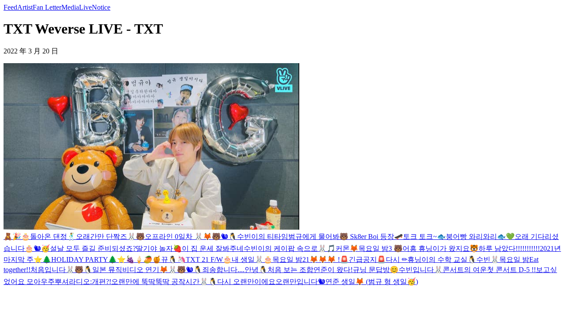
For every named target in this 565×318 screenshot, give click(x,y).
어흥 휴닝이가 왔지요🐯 (440, 248)
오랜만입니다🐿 (300, 281)
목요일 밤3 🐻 (380, 248)
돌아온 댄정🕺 (53, 236)
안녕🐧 (256, 269)
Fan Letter (47, 7)
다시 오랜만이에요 (246, 281)
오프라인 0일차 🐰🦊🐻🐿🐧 (191, 236)
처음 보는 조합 (290, 269)
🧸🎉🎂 (17, 236)
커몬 (342, 248)
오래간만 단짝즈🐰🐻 (110, 236)
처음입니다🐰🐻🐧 (61, 269)
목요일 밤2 (289, 259)
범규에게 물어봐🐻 (318, 236)
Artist (25, 7)
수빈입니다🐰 (421, 269)
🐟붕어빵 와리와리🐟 (471, 236)
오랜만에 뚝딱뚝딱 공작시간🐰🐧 (164, 281)
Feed (10, 7)
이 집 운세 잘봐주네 (213, 248)
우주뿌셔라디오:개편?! (76, 281)
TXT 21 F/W (204, 259)
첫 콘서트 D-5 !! (511, 269)
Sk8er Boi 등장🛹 (375, 236)
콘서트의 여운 (465, 269)
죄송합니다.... (223, 269)
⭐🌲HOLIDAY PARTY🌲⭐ (80, 259)
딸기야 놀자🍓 (159, 248)
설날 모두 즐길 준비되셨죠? (93, 248)
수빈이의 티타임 (262, 236)
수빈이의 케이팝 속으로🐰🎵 (289, 248)
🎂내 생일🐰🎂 (247, 259)
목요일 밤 (514, 259)
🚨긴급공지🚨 (363, 259)
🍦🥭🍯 (148, 259)
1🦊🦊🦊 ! (323, 259)
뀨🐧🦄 (173, 259)
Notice (101, 7)
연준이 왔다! (333, 269)
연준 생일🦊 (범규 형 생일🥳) (371, 281)
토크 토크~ (420, 236)
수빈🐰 (487, 259)
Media (70, 7)
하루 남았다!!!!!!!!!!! (509, 248)
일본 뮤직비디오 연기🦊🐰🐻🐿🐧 (147, 269)
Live (85, 7)
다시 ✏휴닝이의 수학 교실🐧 (431, 259)
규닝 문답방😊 (376, 269)
